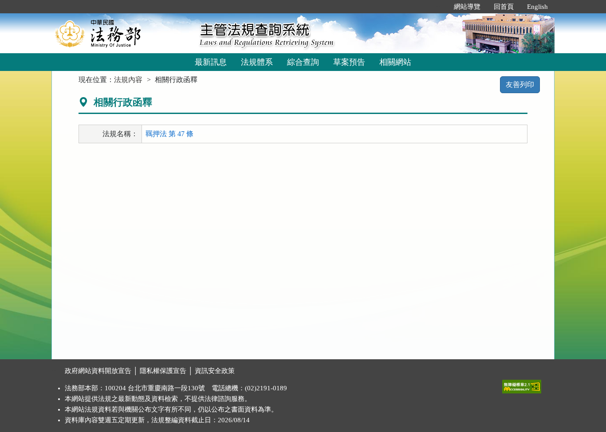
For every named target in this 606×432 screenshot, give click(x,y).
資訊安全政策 (215, 370)
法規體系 (257, 62)
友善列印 (520, 84)
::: (438, 6)
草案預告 (349, 62)
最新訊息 (211, 62)
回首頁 (504, 6)
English (537, 6)
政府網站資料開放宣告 (98, 370)
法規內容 (128, 79)
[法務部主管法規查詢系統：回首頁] (122, 33)
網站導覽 (467, 6)
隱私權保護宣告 (163, 370)
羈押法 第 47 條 (169, 133)
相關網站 (395, 62)
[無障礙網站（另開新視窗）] (521, 384)
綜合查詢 (303, 62)
